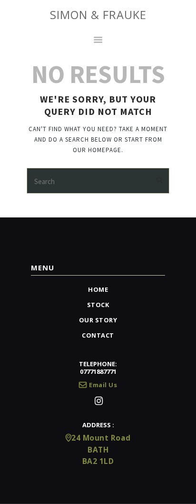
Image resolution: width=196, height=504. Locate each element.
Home (98, 289)
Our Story (98, 320)
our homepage (97, 150)
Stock (98, 304)
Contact (98, 335)
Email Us (103, 385)
